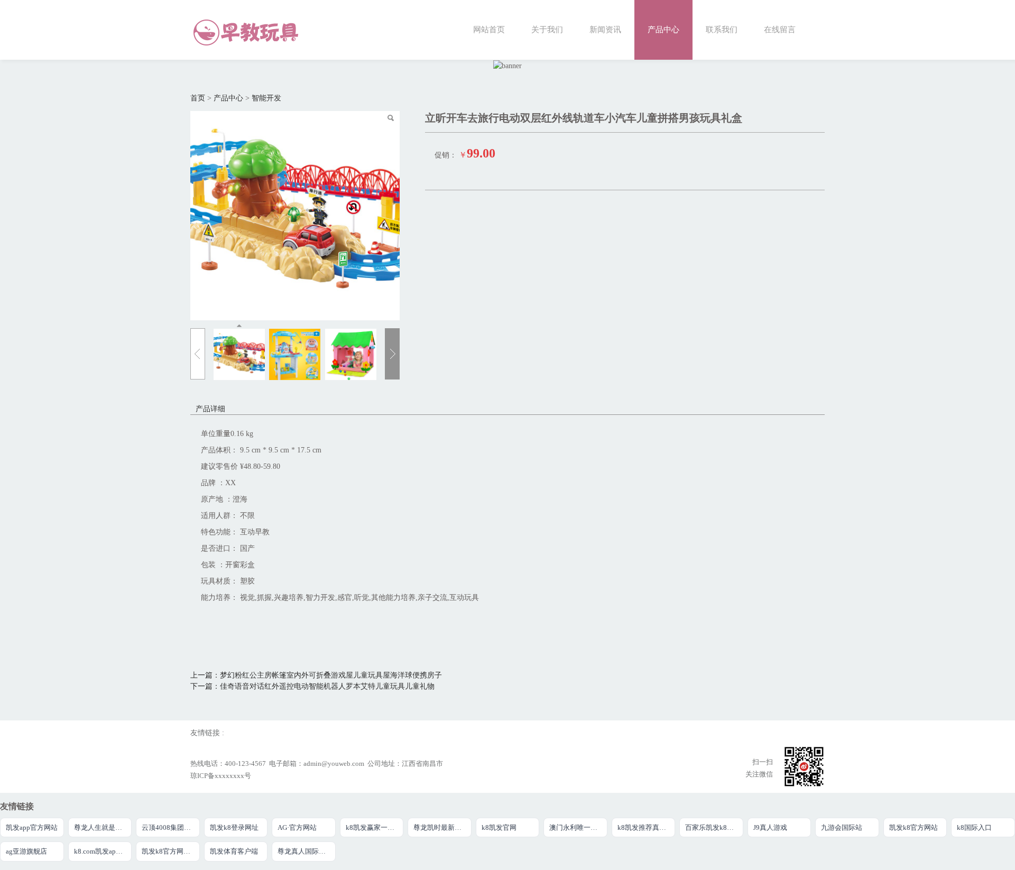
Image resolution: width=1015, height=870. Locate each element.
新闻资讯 (605, 29)
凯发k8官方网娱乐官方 (171, 851)
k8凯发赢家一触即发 (375, 827)
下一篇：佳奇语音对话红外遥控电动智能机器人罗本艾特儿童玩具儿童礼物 (312, 686)
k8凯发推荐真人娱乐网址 (646, 827)
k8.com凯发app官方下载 (103, 851)
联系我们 (721, 29)
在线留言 (780, 29)
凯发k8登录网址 (234, 827)
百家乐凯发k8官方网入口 (714, 827)
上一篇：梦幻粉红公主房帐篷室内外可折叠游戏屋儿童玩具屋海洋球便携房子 (316, 675)
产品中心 (663, 29)
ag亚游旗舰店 (26, 851)
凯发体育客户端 (234, 851)
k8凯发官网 (499, 827)
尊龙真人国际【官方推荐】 (307, 851)
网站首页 (489, 29)
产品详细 (210, 409)
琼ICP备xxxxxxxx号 (220, 776)
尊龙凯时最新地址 (440, 827)
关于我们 (547, 29)
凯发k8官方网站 (913, 827)
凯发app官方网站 (32, 827)
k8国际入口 (974, 827)
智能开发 (266, 98)
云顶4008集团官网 (170, 827)
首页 (197, 98)
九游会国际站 (841, 827)
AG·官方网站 (297, 827)
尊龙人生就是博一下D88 (103, 827)
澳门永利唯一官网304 (578, 827)
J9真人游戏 (770, 827)
